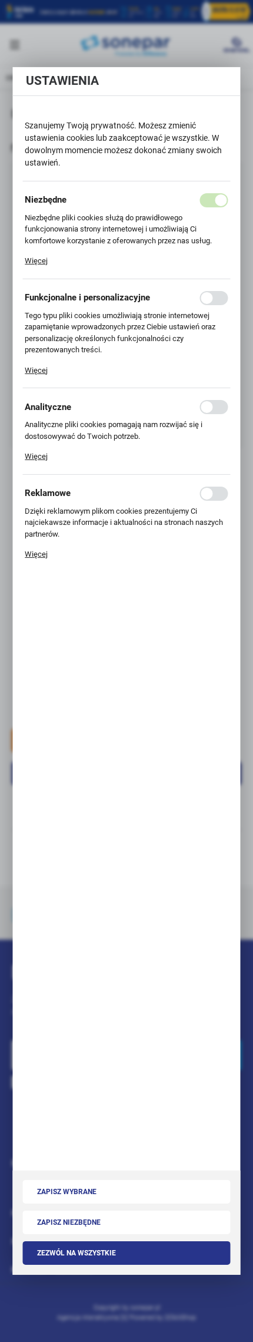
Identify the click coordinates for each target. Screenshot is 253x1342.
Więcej (36, 260)
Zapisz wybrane (66, 1192)
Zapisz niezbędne (69, 1222)
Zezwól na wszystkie (76, 1253)
